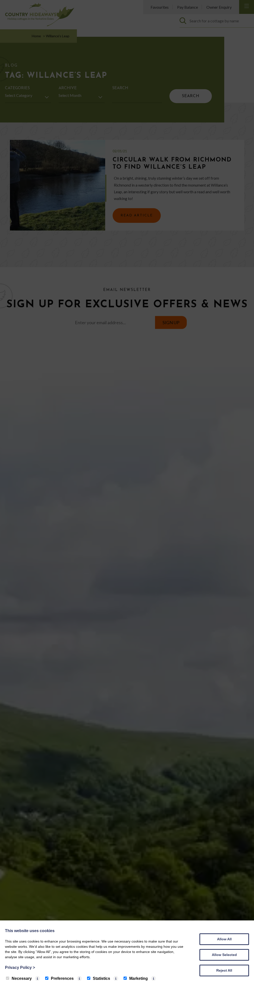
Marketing (138, 978)
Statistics (101, 978)
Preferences (62, 978)
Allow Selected (224, 955)
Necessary (22, 978)
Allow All (224, 939)
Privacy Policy (20, 967)
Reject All (224, 970)
